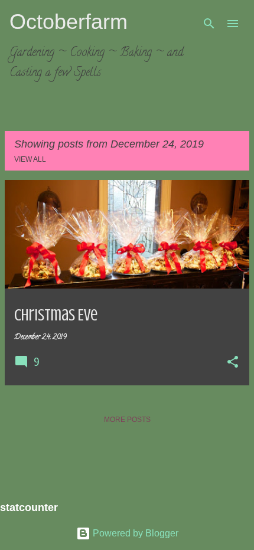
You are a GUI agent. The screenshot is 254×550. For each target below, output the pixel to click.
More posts (127, 419)
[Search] (209, 23)
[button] (233, 363)
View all (30, 159)
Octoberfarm (68, 21)
